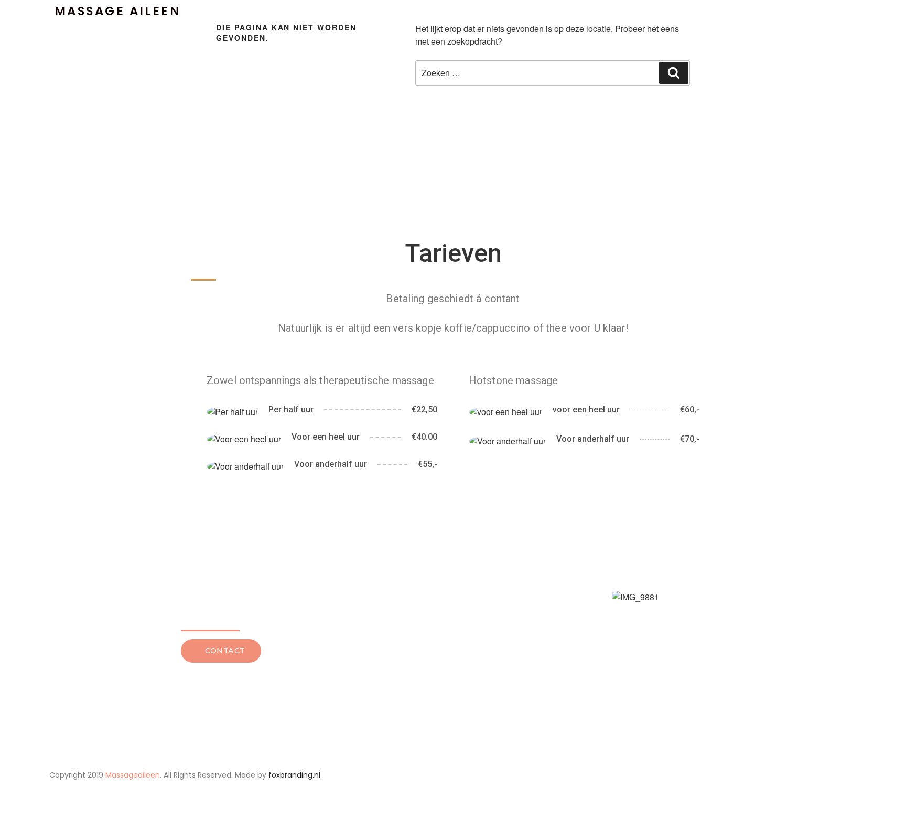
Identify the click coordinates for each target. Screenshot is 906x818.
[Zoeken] (673, 73)
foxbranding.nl (294, 775)
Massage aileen (118, 11)
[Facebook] (718, 775)
